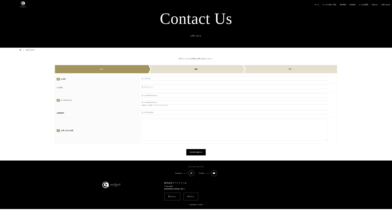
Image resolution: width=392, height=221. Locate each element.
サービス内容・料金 (329, 4)
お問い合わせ (385, 4)
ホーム (317, 4)
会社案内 (352, 4)
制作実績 (343, 4)
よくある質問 (363, 4)
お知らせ (375, 4)
